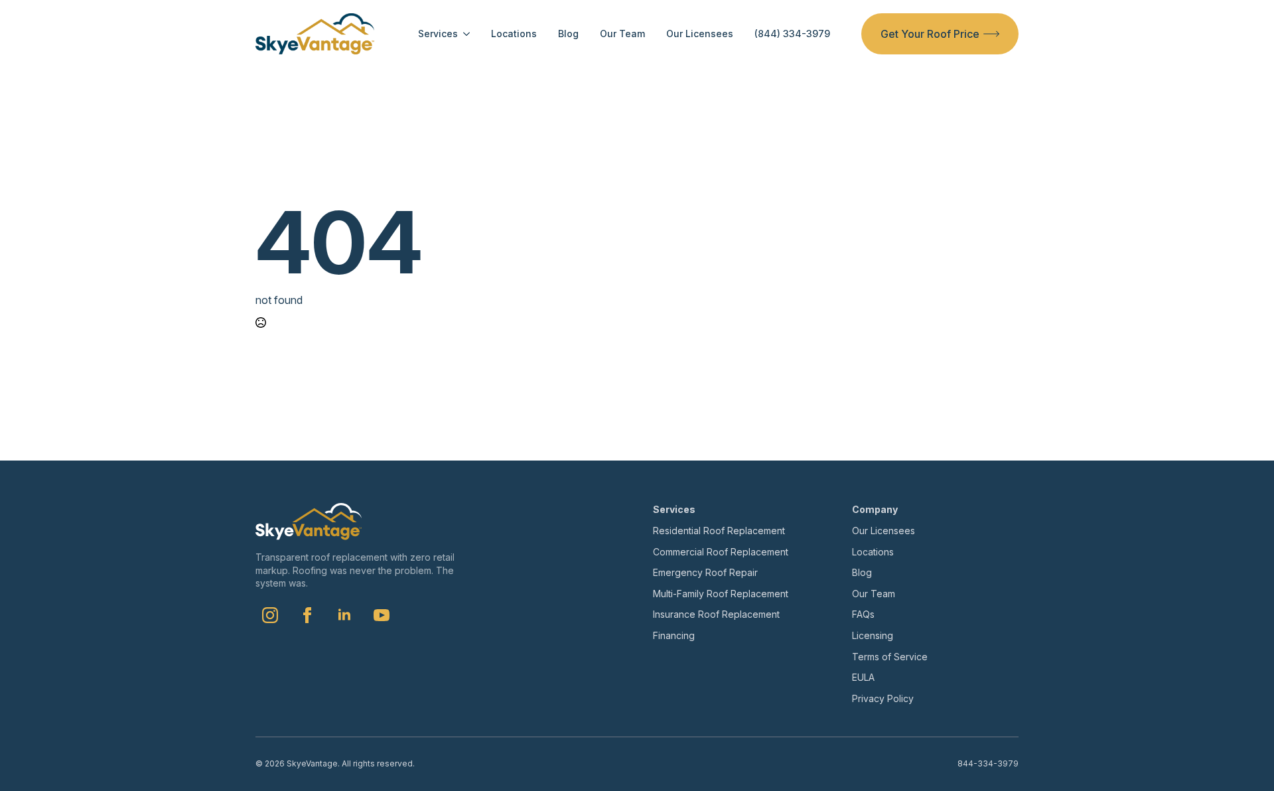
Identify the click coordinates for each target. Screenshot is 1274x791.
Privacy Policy (883, 698)
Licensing (872, 635)
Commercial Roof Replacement (720, 551)
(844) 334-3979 (792, 33)
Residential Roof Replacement (719, 530)
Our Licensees (699, 33)
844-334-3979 (988, 763)
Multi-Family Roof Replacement (720, 593)
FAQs (863, 614)
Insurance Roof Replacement (716, 614)
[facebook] (307, 615)
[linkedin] (344, 615)
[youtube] (381, 615)
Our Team (622, 33)
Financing (674, 635)
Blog (568, 33)
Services (438, 33)
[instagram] (270, 615)
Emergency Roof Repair (705, 572)
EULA (863, 677)
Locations (514, 33)
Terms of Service (890, 656)
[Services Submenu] (464, 33)
